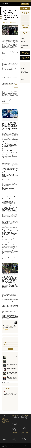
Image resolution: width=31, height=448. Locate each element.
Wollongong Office (15, 432)
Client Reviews (23, 71)
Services (22, 38)
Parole (22, 47)
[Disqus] (10, 400)
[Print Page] (1, 18)
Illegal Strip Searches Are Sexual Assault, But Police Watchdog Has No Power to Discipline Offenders (12, 377)
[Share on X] (1, 9)
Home (3, 7)
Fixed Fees (22, 68)
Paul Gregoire (6, 22)
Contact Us (23, 75)
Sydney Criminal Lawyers (5, 103)
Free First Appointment (24, 72)
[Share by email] (1, 16)
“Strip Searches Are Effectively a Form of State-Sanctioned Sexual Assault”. (12, 369)
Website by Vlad (27, 445)
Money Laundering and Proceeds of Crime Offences (25, 46)
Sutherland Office (15, 437)
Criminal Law (23, 35)
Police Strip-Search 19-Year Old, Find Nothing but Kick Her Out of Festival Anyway (12, 365)
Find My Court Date (24, 78)
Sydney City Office (15, 415)
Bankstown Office (24, 432)
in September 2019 (12, 78)
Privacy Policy (3, 444)
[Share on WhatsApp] (1, 13)
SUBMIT (25, 27)
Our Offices (3, 422)
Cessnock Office (24, 437)
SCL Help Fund (23, 41)
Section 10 (22, 79)
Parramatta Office (24, 415)
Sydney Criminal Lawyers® (7, 326)
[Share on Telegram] (1, 14)
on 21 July (5, 38)
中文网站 (3, 427)
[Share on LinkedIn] (1, 11)
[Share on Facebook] (1, 7)
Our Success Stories (5, 419)
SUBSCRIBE (10, 349)
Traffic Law (23, 37)
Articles (5, 7)
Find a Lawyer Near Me (24, 76)
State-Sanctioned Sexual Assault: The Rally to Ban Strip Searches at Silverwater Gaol (12, 373)
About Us (3, 417)
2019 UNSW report (12, 66)
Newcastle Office (15, 426)
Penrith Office (23, 426)
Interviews (22, 42)
